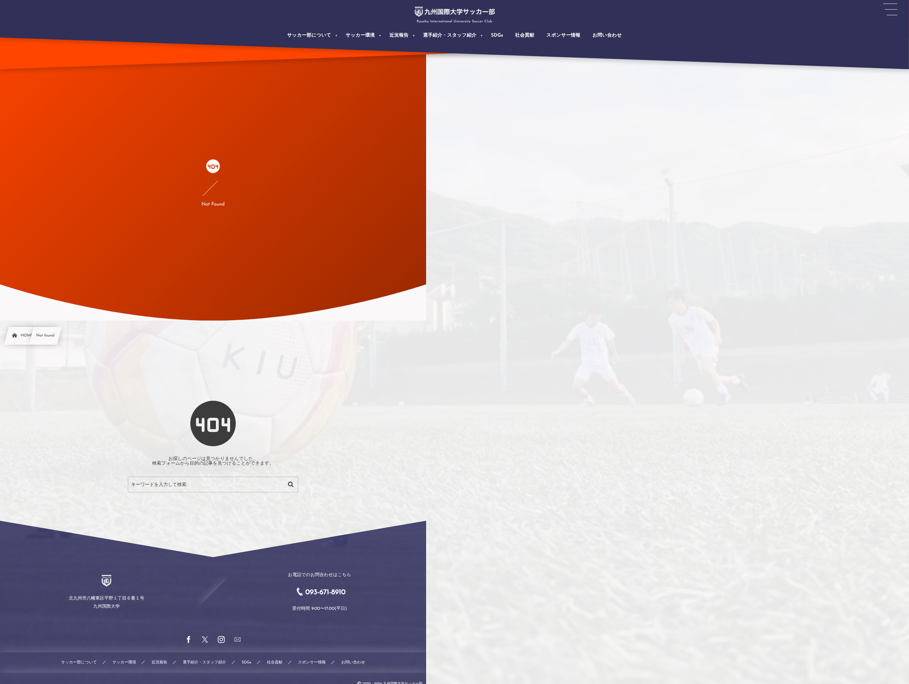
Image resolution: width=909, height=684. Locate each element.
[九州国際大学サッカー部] (454, 11)
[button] (890, 9)
